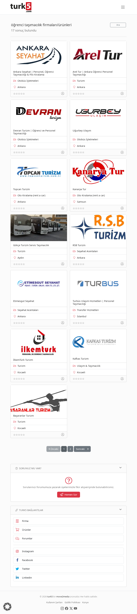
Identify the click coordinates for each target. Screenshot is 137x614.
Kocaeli (22, 372)
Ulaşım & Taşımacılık (88, 365)
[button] (7, 606)
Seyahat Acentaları (87, 251)
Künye (85, 602)
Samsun (81, 201)
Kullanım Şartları (54, 602)
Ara (118, 24)
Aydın (21, 257)
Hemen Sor (70, 494)
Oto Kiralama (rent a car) (31, 195)
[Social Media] (62, 608)
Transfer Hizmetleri (88, 310)
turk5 (50, 596)
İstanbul (81, 316)
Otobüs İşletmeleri (28, 80)
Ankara (22, 87)
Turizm (81, 80)
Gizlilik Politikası (72, 602)
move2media (62, 596)
